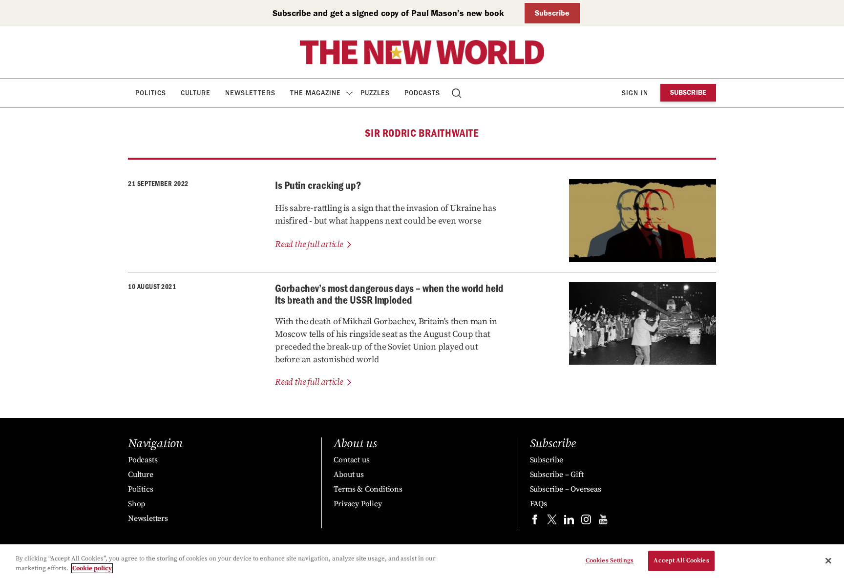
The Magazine (315, 93)
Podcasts (422, 93)
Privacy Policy (357, 504)
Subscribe (552, 13)
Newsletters (250, 93)
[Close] (828, 560)
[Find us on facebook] (535, 521)
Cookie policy (92, 568)
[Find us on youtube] (603, 521)
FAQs (538, 504)
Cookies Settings (609, 560)
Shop (136, 504)
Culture (196, 93)
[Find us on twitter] (552, 521)
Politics (150, 93)
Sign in (635, 93)
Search (457, 93)
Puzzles (375, 93)
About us (348, 474)
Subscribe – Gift (557, 474)
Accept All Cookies (681, 560)
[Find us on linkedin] (569, 521)
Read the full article (309, 244)
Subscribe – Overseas (565, 489)
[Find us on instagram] (586, 521)
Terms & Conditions (368, 489)
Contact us (351, 460)
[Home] (422, 52)
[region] (422, 561)
